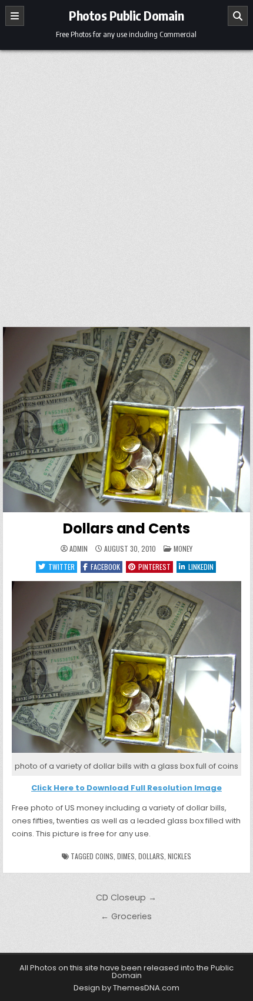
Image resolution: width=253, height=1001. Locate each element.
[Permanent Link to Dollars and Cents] (126, 419)
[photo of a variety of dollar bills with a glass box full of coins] (126, 753)
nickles (179, 856)
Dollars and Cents (126, 528)
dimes (126, 856)
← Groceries (126, 916)
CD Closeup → (126, 897)
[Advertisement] (126, 182)
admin (78, 548)
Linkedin (201, 567)
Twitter (61, 567)
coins (104, 856)
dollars (151, 856)
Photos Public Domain (126, 15)
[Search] (238, 16)
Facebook (105, 567)
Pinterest (154, 567)
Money (183, 548)
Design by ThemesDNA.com (126, 987)
